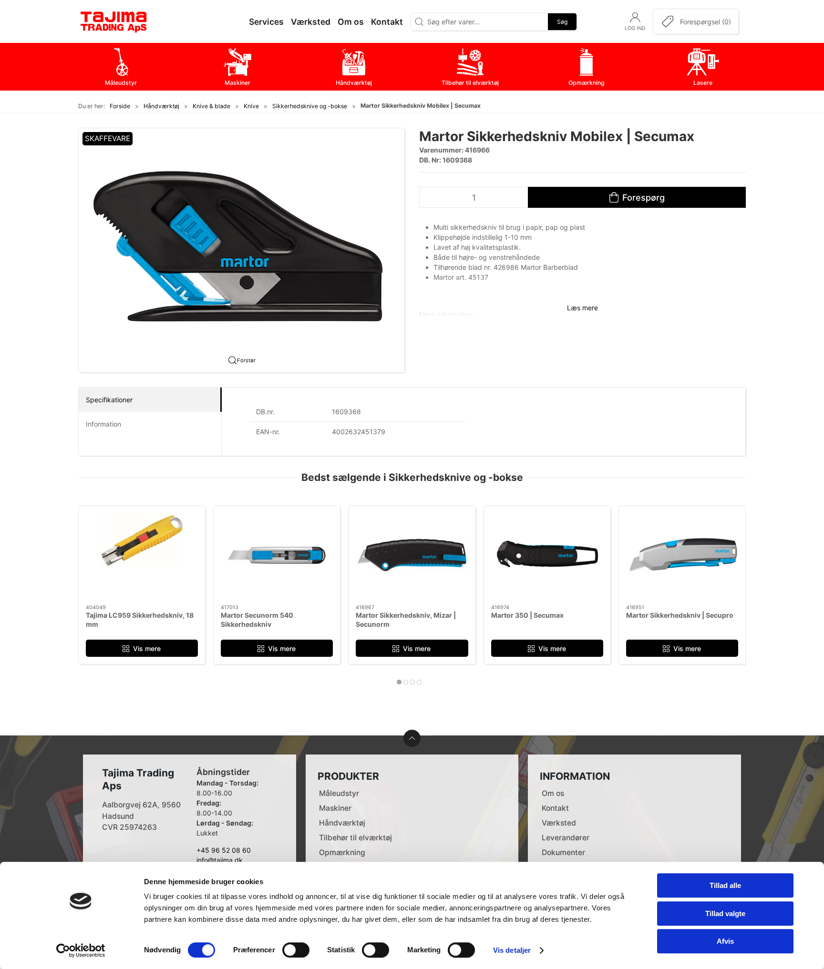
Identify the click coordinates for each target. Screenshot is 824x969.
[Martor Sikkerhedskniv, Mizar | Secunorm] (412, 555)
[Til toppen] (412, 738)
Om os (553, 793)
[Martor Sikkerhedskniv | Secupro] (682, 555)
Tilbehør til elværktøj (355, 837)
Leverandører (565, 837)
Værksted (559, 822)
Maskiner (335, 808)
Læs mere (582, 308)
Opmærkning (342, 852)
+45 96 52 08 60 (223, 850)
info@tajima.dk (219, 860)
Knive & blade (211, 106)
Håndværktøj (161, 106)
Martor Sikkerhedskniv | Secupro (679, 615)
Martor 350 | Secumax (527, 615)
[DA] (114, 21)
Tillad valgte (725, 913)
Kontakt (555, 808)
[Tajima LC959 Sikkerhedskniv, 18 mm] (142, 555)
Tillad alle (725, 885)
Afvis (725, 941)
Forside (120, 106)
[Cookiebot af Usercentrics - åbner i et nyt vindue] (81, 950)
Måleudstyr (339, 793)
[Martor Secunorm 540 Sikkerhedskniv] (277, 555)
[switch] (295, 950)
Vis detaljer (512, 950)
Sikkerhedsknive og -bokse (309, 106)
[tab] (399, 682)
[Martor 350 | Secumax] (547, 555)
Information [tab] (103, 424)
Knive (251, 106)
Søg (562, 21)
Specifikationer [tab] (109, 400)
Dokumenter (563, 852)
